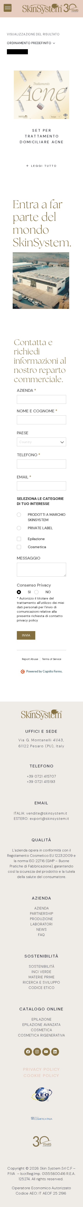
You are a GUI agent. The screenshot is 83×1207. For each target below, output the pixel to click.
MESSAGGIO (28, 558)
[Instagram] (37, 1052)
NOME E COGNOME (41, 411)
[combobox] (41, 442)
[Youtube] (46, 1052)
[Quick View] (65, 115)
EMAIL (32, 477)
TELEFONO (36, 455)
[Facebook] (28, 1052)
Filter (14, 52)
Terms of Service (51, 659)
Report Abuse (30, 659)
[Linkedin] (55, 1052)
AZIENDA (34, 390)
